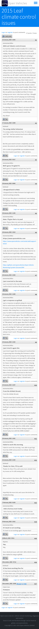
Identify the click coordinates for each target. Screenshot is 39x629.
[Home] (5, 3)
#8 (36, 294)
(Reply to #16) (21, 584)
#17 (35, 584)
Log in (3, 32)
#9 (36, 342)
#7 (36, 275)
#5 (36, 213)
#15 (35, 538)
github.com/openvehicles (19, 623)
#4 (36, 184)
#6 (36, 232)
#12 (35, 460)
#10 (35, 385)
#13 (35, 503)
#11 (35, 439)
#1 (36, 40)
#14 (35, 522)
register (10, 32)
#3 (36, 160)
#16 (35, 562)
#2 (36, 123)
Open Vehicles (17, 3)
